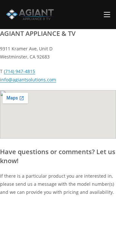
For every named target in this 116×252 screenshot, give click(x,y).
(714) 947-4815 (19, 71)
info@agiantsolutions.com (28, 80)
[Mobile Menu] (107, 14)
